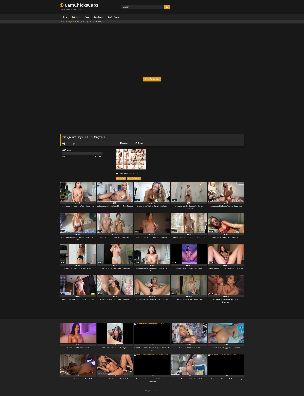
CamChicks (98, 17)
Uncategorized (135, 178)
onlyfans (71, 22)
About (124, 143)
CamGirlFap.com (114, 17)
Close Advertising (152, 79)
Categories (76, 17)
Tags (87, 17)
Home (64, 17)
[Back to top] (296, 389)
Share (140, 143)
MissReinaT (134, 174)
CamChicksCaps (81, 5)
